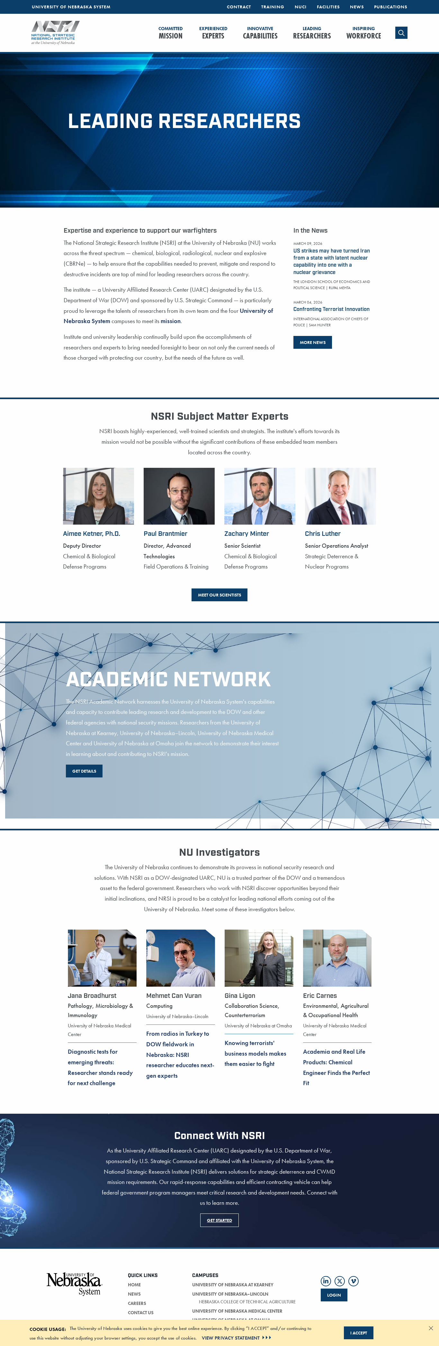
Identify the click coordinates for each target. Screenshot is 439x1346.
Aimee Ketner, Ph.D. (91, 534)
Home (134, 1285)
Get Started (219, 1220)
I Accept (358, 1333)
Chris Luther (323, 534)
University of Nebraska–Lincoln (230, 1294)
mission (171, 321)
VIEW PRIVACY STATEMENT (231, 1337)
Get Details (84, 771)
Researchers (312, 33)
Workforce (363, 33)
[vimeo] (353, 1281)
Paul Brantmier (165, 534)
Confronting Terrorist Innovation (331, 309)
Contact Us (141, 1313)
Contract (239, 7)
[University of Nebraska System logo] (74, 1288)
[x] (340, 1281)
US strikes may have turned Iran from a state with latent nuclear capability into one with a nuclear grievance (331, 262)
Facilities (328, 7)
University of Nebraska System (71, 7)
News (357, 7)
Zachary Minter (246, 534)
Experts (213, 33)
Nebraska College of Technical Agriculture (247, 1302)
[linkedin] (326, 1281)
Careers (137, 1303)
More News (313, 342)
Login (334, 1295)
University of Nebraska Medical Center (237, 1311)
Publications (390, 7)
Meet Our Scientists (219, 595)
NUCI (301, 7)
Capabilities (260, 33)
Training (272, 7)
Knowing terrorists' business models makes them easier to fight (255, 1053)
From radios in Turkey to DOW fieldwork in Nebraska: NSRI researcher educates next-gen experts (180, 1055)
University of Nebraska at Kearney (232, 1285)
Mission (170, 33)
